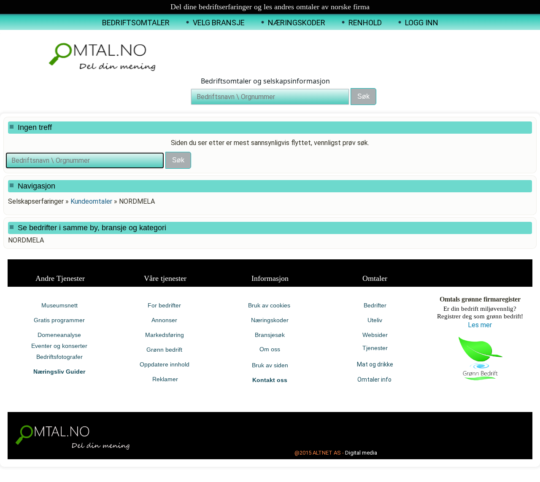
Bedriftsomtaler (136, 22)
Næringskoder (296, 22)
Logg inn (421, 22)
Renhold (365, 22)
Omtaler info (375, 379)
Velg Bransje (219, 22)
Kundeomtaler (91, 201)
